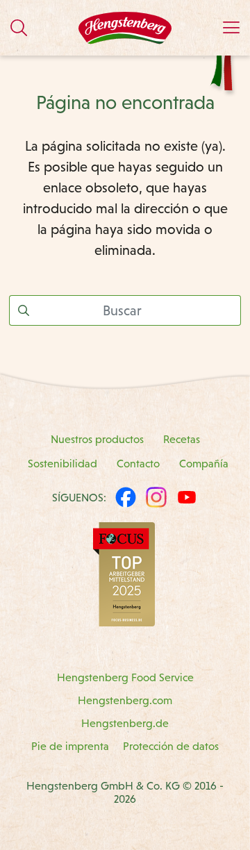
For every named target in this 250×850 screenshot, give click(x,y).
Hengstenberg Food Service (125, 677)
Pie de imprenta (70, 746)
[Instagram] (156, 497)
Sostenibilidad (62, 463)
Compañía (203, 463)
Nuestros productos (97, 439)
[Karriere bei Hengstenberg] (124, 573)
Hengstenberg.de (125, 723)
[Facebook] (126, 497)
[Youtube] (187, 497)
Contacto (138, 463)
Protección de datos (171, 746)
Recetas (181, 439)
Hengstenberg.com (125, 700)
